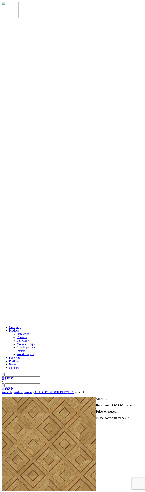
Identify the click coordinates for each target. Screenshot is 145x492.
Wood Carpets (25, 354)
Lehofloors (23, 340)
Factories (14, 357)
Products (14, 330)
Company (15, 327)
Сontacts (14, 367)
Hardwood (23, 333)
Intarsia (21, 350)
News (12, 364)
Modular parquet (26, 344)
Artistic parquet (26, 347)
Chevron (22, 337)
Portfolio (14, 361)
